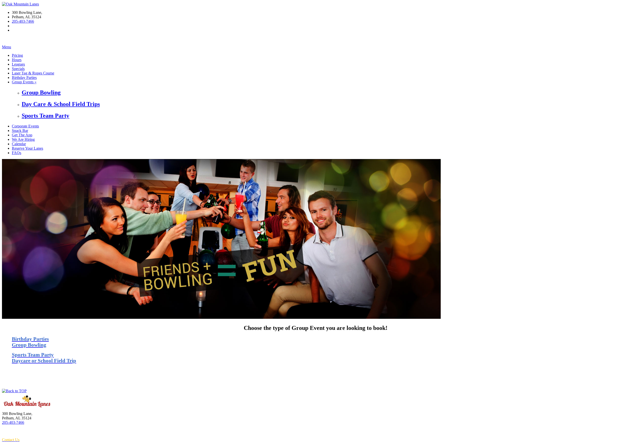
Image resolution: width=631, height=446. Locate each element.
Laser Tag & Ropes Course (33, 73)
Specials (18, 69)
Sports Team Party (45, 115)
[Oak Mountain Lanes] (20, 4)
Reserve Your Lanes (27, 148)
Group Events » (24, 82)
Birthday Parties (24, 77)
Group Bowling (41, 92)
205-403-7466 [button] (23, 21)
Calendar (19, 144)
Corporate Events (25, 126)
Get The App (22, 135)
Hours (16, 60)
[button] (14, 391)
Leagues (18, 64)
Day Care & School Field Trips (61, 104)
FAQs (16, 153)
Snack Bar (20, 130)
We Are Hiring (23, 139)
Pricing (17, 55)
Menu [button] (6, 47)
